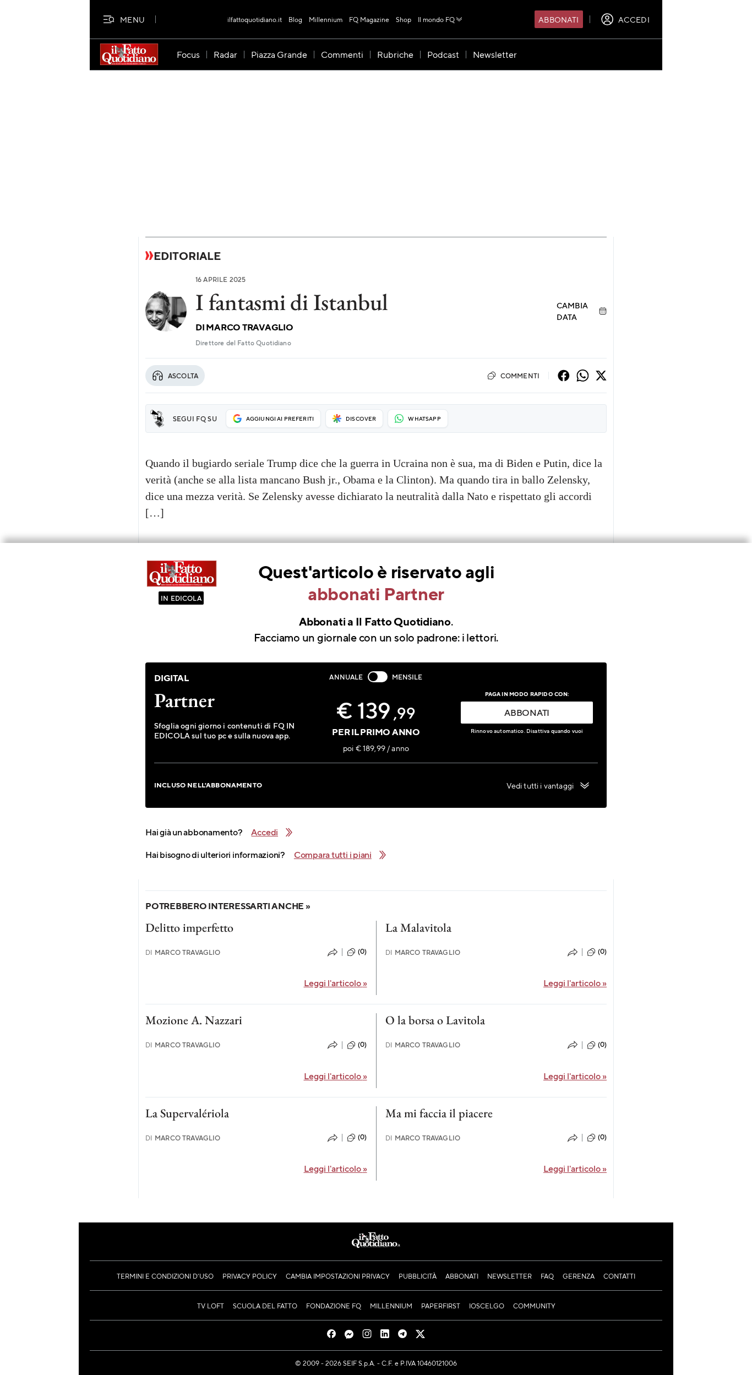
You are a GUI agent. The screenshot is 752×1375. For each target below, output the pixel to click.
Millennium (325, 19)
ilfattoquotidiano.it (254, 19)
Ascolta (183, 375)
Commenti (520, 375)
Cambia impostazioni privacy (338, 1275)
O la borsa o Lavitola (435, 1020)
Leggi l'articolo (335, 982)
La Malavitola (418, 928)
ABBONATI (526, 712)
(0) (362, 951)
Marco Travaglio (249, 327)
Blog (295, 19)
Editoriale (187, 256)
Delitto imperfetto (189, 928)
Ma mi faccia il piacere (439, 1113)
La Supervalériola (187, 1113)
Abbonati (558, 19)
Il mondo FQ (436, 19)
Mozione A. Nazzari (193, 1020)
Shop (403, 19)
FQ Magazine (369, 19)
